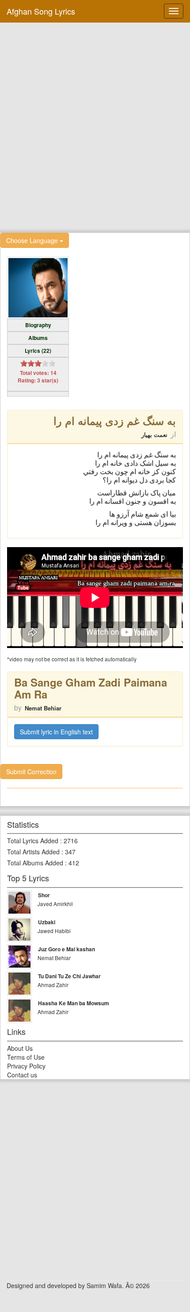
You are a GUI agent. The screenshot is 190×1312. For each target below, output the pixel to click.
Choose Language (33, 240)
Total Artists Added (33, 851)
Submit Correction (31, 771)
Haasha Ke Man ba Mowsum (73, 1003)
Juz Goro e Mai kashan (66, 949)
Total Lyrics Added (32, 840)
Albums (38, 338)
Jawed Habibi (54, 930)
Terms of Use (26, 1057)
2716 (71, 840)
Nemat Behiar (43, 708)
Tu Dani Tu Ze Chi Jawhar (69, 976)
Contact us (22, 1074)
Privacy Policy (26, 1065)
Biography (38, 325)
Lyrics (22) (38, 351)
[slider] (38, 363)
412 (73, 862)
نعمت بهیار (154, 434)
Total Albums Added (35, 862)
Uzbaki (46, 922)
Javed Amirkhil (55, 903)
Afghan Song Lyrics (41, 11)
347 (70, 851)
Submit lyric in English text (56, 731)
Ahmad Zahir (53, 984)
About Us (20, 1048)
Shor (44, 895)
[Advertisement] (95, 126)
